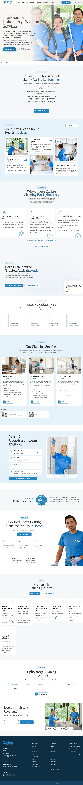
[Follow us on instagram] (7, 775)
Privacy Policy (35, 764)
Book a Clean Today (11, 722)
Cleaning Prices (35, 756)
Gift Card (34, 761)
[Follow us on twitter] (10, 775)
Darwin (52, 766)
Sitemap (57, 783)
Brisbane (53, 748)
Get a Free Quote (71, 125)
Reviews (34, 748)
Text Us (77, 2)
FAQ (33, 759)
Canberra (53, 751)
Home (19, 2)
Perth (52, 756)
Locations (45, 2)
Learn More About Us (32, 285)
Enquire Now (34, 593)
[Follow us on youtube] (14, 775)
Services (24, 2)
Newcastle (53, 764)
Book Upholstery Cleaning (14, 285)
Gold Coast (53, 761)
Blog (33, 754)
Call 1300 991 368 (47, 593)
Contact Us (34, 751)
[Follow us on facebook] (4, 775)
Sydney (52, 746)
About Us (32, 2)
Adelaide (53, 759)
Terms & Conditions (37, 766)
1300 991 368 (66, 2)
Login (52, 2)
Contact (39, 2)
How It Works (35, 743)
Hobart (52, 754)
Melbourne (53, 743)
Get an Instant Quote (41, 110)
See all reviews (41, 330)
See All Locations (55, 769)
